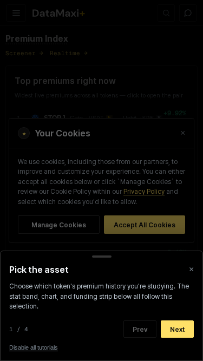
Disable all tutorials (33, 347)
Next (177, 329)
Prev (140, 329)
